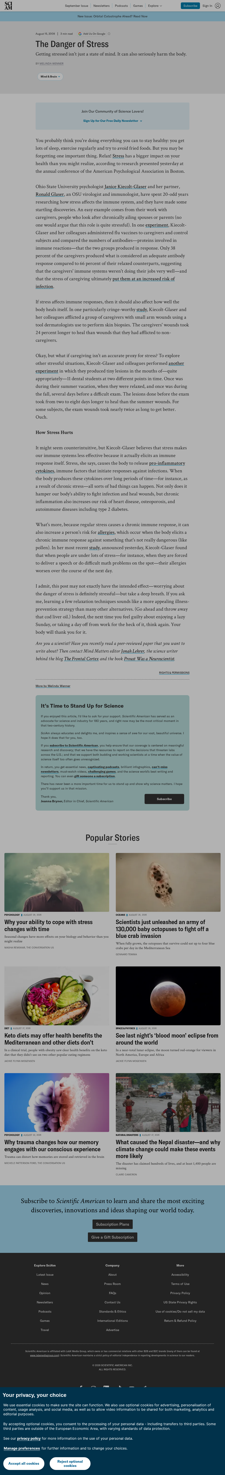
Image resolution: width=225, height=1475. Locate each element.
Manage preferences (22, 1448)
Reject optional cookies (70, 1463)
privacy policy (29, 1438)
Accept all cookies (23, 1463)
